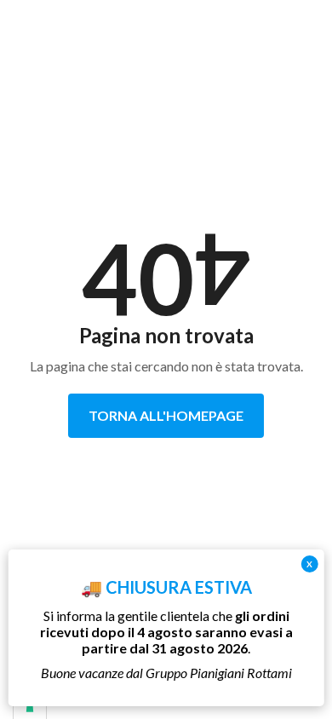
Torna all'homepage (166, 415)
